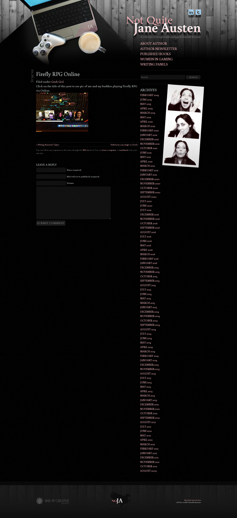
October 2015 (148, 276)
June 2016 (146, 241)
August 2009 (148, 470)
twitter (198, 14)
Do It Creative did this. (52, 500)
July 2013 (145, 378)
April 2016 (146, 249)
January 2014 (148, 360)
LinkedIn (191, 14)
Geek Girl (57, 82)
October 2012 (148, 413)
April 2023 (146, 108)
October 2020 (149, 188)
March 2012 (147, 444)
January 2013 (148, 400)
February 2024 (149, 95)
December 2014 (149, 311)
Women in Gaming (156, 59)
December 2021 (149, 139)
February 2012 (149, 448)
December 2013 (149, 364)
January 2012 (148, 453)
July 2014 (145, 333)
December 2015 (149, 267)
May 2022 (145, 117)
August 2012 (148, 422)
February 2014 (149, 356)
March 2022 (147, 126)
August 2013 (148, 373)
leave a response (109, 150)
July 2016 (145, 236)
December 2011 (149, 457)
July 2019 (145, 210)
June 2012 (146, 431)
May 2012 (145, 435)
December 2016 (149, 214)
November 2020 (150, 183)
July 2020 (146, 201)
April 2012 (146, 439)
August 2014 (148, 329)
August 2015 (148, 285)
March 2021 (147, 165)
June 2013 (146, 382)
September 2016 (150, 227)
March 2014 (147, 351)
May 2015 (145, 298)
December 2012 (149, 404)
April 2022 (146, 121)
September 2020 (150, 192)
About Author (153, 43)
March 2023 (147, 112)
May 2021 (145, 157)
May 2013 (145, 386)
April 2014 (146, 347)
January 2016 (148, 263)
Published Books (155, 53)
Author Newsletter (158, 48)
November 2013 (150, 369)
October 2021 (148, 148)
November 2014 (150, 316)
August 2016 (148, 232)
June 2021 (146, 152)
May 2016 (145, 245)
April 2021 (146, 161)
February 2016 (149, 258)
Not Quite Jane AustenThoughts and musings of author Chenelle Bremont (163, 27)
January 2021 (148, 174)
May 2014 (145, 342)
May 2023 (145, 104)
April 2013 (146, 391)
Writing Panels (154, 64)
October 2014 (149, 320)
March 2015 (147, 302)
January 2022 (148, 135)
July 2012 (145, 426)
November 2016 (150, 218)
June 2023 (146, 99)
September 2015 (150, 280)
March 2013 (147, 395)
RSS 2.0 (86, 150)
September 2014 (150, 325)
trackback (123, 150)
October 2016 (149, 223)
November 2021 (150, 143)
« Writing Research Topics (47, 144)
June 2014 (146, 338)
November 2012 (150, 409)
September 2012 (150, 417)
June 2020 (146, 205)
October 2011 (148, 466)
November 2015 (150, 271)
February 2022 (149, 130)
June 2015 (146, 294)
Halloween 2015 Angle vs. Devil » (124, 144)
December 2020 (149, 179)
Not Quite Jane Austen (192, 500)
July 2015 (145, 289)
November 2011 (149, 462)
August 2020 (148, 196)
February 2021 (149, 170)
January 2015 (148, 307)
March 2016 (147, 254)
